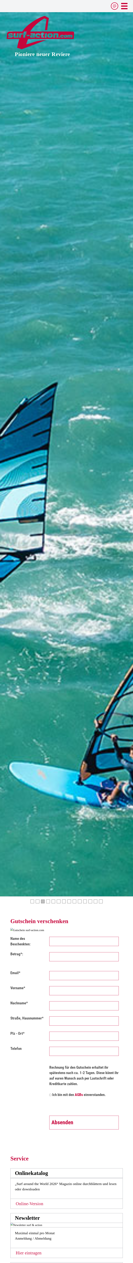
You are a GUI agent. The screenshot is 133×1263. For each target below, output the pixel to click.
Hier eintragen (29, 1252)
